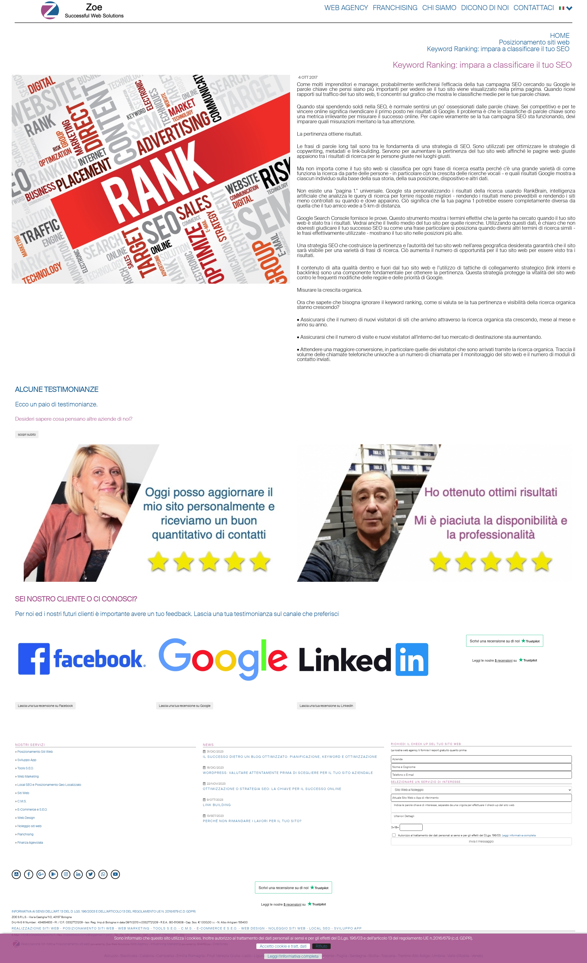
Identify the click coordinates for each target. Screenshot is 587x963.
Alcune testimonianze (56, 389)
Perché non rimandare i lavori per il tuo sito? (252, 821)
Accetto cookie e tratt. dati (283, 946)
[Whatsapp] (103, 874)
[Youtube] (115, 874)
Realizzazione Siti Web (35, 928)
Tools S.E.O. (25, 768)
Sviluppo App (26, 760)
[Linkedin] (78, 874)
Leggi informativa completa (519, 835)
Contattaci (534, 7)
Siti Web (23, 793)
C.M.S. (22, 801)
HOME (560, 35)
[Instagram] (65, 874)
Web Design (26, 818)
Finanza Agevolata (30, 842)
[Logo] (82, 10)
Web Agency (346, 7)
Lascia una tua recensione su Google (184, 706)
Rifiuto (321, 946)
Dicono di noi (485, 7)
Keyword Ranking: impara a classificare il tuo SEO (498, 49)
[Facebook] (28, 874)
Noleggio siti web (29, 826)
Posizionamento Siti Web (35, 752)
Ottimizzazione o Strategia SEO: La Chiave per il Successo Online (272, 789)
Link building (217, 805)
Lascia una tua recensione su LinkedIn (326, 706)
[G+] (41, 874)
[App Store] (16, 874)
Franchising (395, 7)
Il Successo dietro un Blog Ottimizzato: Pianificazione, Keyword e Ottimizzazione (290, 757)
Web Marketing (28, 776)
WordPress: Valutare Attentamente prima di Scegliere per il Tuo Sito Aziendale (288, 773)
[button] (566, 7)
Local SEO (319, 928)
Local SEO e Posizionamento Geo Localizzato (49, 785)
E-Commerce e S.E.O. (32, 809)
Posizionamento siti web (534, 42)
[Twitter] (90, 874)
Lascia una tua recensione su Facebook (45, 706)
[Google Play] (53, 874)
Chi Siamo (439, 7)
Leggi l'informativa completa (293, 956)
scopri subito (27, 434)
